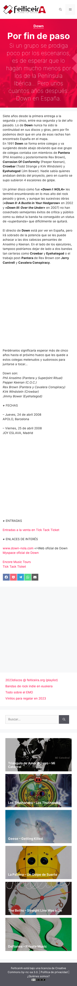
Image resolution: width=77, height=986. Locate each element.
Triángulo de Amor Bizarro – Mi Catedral (31, 765)
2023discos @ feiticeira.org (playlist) (31, 680)
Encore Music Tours (17, 562)
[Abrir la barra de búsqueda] (60, 9)
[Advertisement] (38, 308)
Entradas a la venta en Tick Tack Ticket (31, 530)
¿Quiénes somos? (38, 976)
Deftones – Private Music (27, 946)
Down (38, 26)
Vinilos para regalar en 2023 (25, 698)
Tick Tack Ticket (14, 566)
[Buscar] (64, 719)
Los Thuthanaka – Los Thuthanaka (34, 803)
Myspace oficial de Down (21, 553)
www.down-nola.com (18, 548)
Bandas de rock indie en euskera (29, 686)
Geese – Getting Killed (25, 838)
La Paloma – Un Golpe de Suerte (32, 874)
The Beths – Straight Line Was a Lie (35, 910)
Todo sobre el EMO (19, 692)
